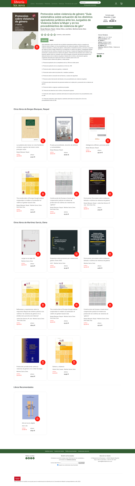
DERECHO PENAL (108, 47)
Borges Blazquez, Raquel (48, 29)
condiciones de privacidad (71, 465)
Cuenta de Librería (59, 451)
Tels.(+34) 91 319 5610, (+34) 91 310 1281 (105, 459)
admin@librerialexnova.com (105, 461)
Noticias (61, 3)
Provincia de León (71, 3)
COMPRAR (110, 27)
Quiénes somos (49, 451)
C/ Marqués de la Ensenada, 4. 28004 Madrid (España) (105, 458)
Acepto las (68, 465)
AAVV (51, 263)
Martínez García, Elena (79, 29)
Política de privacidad (70, 451)
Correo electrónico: (55, 462)
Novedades (39, 3)
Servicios (55, 3)
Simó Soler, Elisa (21, 207)
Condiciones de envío (83, 451)
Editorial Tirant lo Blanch (48, 30)
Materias (47, 3)
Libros (32, 3)
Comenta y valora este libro (63, 34)
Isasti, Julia (25, 425)
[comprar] (43, 117)
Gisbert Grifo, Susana (57, 369)
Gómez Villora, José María (64, 29)
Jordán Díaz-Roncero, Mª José (24, 318)
